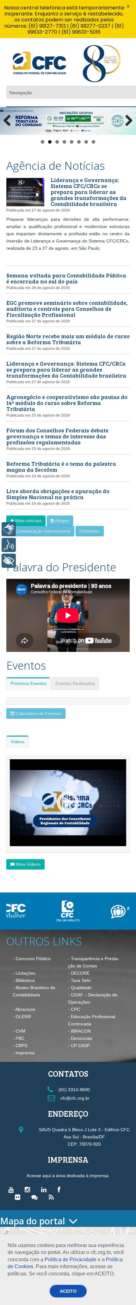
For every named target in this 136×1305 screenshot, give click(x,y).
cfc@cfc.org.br (74, 1098)
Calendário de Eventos (38, 713)
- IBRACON (79, 1031)
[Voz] (9, 545)
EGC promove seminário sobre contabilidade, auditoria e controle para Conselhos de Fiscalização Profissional (66, 308)
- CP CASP (79, 1045)
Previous (9, 121)
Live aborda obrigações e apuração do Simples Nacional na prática (57, 494)
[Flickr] (19, 1197)
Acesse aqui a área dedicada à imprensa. (68, 1175)
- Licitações (24, 973)
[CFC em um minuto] (37, 911)
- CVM (19, 1031)
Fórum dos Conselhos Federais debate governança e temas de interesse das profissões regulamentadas (57, 436)
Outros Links (44, 941)
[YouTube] (12, 1189)
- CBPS (20, 1045)
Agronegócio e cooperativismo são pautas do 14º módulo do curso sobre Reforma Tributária (66, 403)
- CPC (74, 1009)
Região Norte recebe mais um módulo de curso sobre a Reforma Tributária (68, 339)
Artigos (62, 520)
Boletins (92, 530)
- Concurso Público (32, 958)
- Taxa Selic (79, 980)
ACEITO (68, 1291)
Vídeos (17, 741)
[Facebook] (61, 1189)
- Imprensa (23, 1052)
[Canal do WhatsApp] (36, 1197)
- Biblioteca (24, 980)
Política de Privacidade (70, 1259)
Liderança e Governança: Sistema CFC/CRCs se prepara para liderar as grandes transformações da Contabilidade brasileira (89, 192)
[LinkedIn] (45, 1189)
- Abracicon (24, 1009)
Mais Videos (28, 864)
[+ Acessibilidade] (9, 561)
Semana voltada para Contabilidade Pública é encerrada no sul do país (66, 278)
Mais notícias (28, 520)
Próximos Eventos (28, 683)
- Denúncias (80, 1038)
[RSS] (53, 1197)
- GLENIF (22, 1016)
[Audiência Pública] (99, 911)
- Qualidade (79, 987)
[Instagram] (29, 1189)
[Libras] (9, 529)
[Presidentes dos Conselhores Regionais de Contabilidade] (68, 802)
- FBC (18, 1038)
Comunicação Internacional (42, 530)
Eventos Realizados (75, 683)
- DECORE (79, 973)
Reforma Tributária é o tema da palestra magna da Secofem (61, 466)
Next (126, 121)
